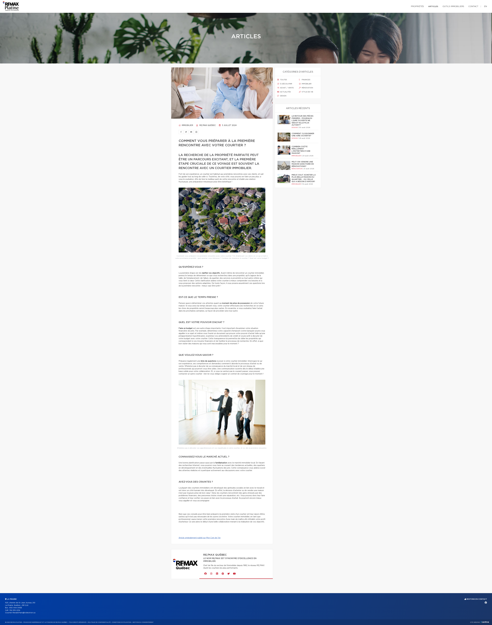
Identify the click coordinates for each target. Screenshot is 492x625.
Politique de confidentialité (99, 622)
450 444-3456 (15, 608)
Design (283, 96)
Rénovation (307, 88)
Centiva (485, 622)
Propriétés (417, 6)
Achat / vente (287, 88)
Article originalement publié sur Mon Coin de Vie (200, 538)
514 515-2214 (14, 610)
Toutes (283, 80)
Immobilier (187, 125)
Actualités (285, 92)
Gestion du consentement (142, 622)
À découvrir (286, 84)
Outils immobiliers (453, 6)
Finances (305, 80)
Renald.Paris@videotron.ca (24, 613)
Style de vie (307, 92)
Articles (433, 6)
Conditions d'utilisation (121, 622)
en (485, 6)
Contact (473, 6)
